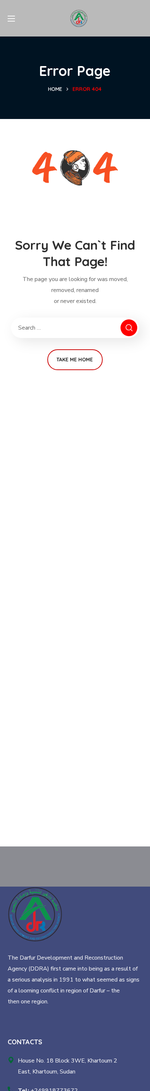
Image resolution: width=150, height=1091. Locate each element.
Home (55, 89)
